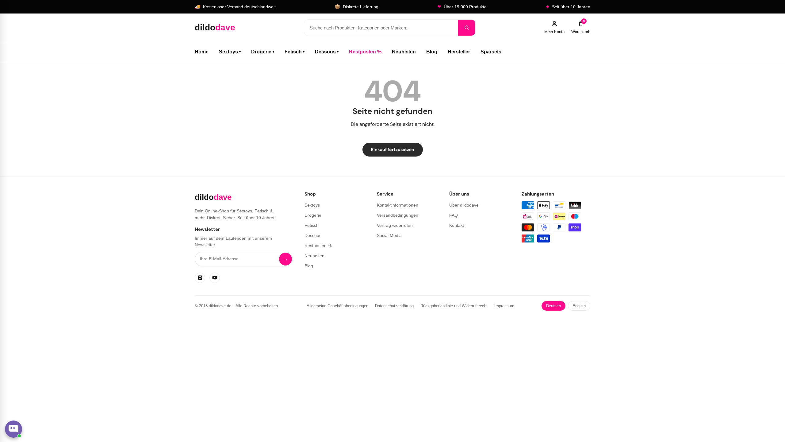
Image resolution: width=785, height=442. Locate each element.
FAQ (453, 215)
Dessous (327, 51)
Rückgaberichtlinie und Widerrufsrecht (454, 306)
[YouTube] (214, 278)
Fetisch (294, 51)
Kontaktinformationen (397, 205)
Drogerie (262, 51)
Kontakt (456, 225)
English (579, 306)
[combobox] (381, 28)
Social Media (389, 235)
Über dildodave (464, 205)
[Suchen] (466, 28)
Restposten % (365, 51)
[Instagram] (200, 278)
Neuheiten (404, 51)
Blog (431, 51)
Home (202, 51)
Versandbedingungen (397, 215)
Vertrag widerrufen (395, 225)
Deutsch (553, 306)
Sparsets (491, 51)
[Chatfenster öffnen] (13, 429)
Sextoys (230, 51)
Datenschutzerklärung (394, 306)
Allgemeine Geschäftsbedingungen (337, 306)
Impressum (504, 306)
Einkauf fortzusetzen (392, 149)
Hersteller (459, 51)
